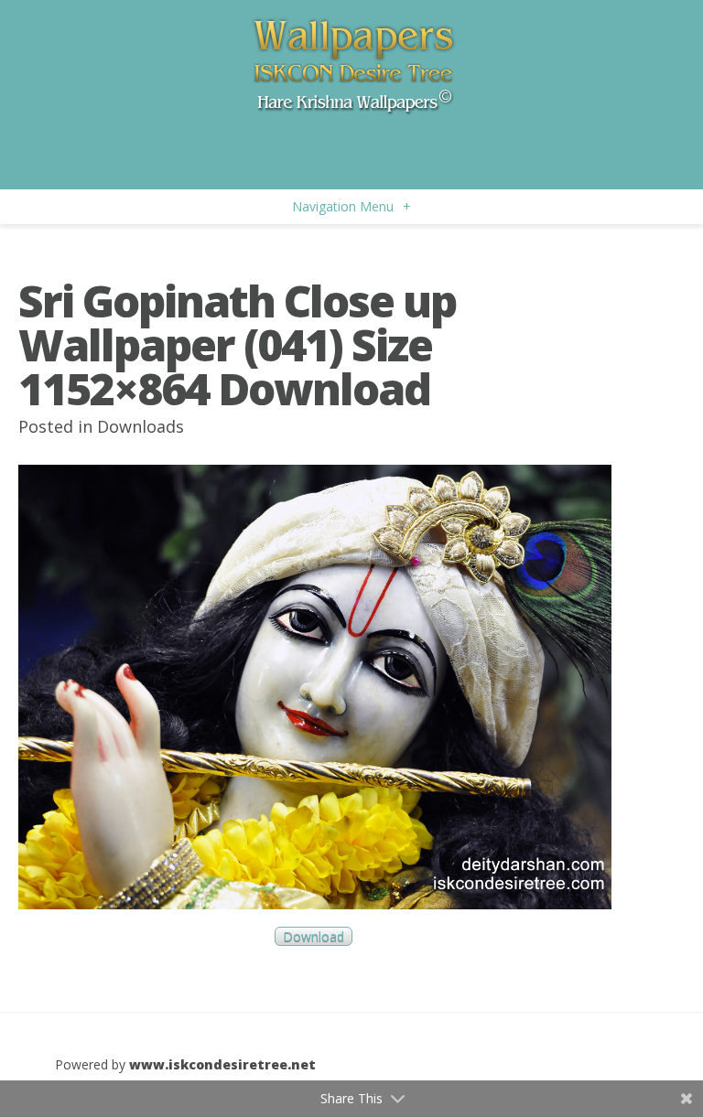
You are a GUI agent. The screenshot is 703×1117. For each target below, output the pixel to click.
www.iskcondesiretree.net (222, 1064)
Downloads (140, 426)
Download (313, 936)
